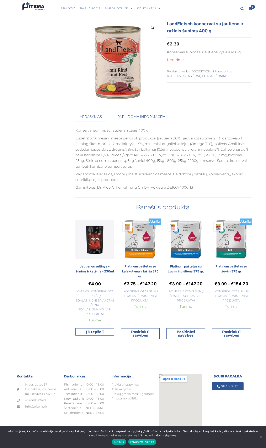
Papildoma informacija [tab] (141, 117)
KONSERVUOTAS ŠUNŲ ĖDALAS (190, 76)
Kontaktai (146, 8)
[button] (152, 27)
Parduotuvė (116, 8)
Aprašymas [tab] (91, 117)
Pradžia (68, 8)
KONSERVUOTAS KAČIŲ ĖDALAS (94, 296)
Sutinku (119, 441)
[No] (261, 437)
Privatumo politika (142, 441)
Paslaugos (90, 8)
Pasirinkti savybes (140, 333)
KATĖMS (83, 291)
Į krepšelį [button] (94, 332)
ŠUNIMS (222, 76)
